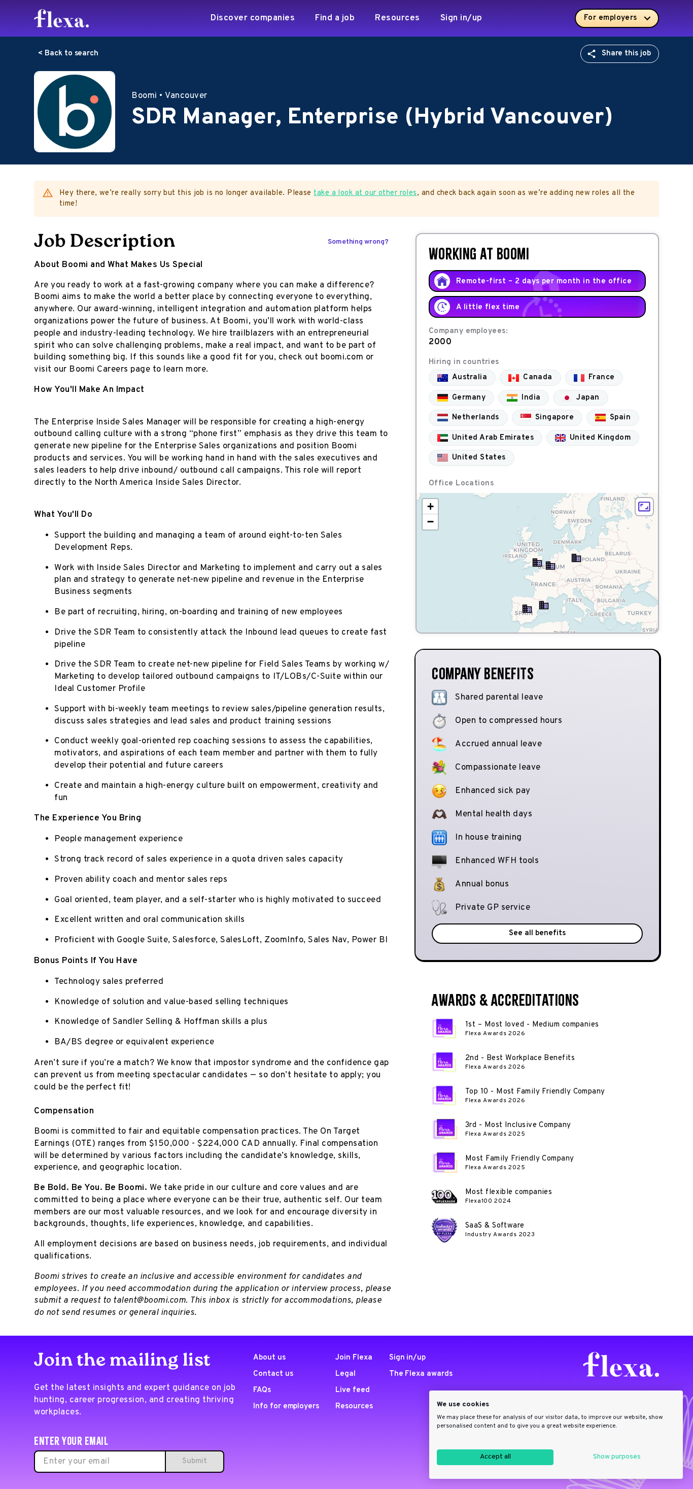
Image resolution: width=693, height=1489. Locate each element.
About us (269, 1358)
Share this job (626, 53)
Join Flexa (353, 1358)
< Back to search (68, 53)
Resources (397, 18)
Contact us (273, 1374)
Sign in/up (461, 18)
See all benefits (537, 933)
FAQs (262, 1390)
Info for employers (286, 1406)
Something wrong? (358, 242)
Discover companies (253, 18)
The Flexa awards (421, 1374)
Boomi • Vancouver (169, 96)
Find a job (335, 18)
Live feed (352, 1390)
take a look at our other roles (365, 193)
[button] (543, 605)
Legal (345, 1374)
